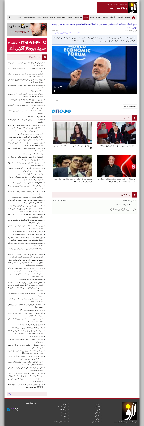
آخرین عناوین (36, 57)
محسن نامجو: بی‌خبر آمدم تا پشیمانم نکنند (28, 131)
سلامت (70, 17)
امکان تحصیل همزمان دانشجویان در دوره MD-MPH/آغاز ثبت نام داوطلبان (25, 386)
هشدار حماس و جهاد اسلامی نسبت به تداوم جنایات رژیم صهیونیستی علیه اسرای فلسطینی (25, 126)
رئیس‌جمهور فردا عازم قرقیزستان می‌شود (29, 174)
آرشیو (65, 404)
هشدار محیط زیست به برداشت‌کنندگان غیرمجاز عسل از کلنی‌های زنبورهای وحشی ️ (25, 357)
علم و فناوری (61, 17)
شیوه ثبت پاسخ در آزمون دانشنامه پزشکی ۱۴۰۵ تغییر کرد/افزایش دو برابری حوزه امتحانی (25, 332)
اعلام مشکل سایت (60, 422)
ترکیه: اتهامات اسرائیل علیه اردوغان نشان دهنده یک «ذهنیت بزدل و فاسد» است (25, 363)
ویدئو (85, 17)
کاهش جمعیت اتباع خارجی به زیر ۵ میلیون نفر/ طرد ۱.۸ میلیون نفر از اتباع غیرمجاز (25, 210)
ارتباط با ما (63, 410)
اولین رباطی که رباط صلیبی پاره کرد (31, 134)
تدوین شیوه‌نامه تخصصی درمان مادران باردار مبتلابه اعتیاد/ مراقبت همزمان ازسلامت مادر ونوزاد (25, 374)
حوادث (45, 17)
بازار (19, 17)
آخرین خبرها (62, 407)
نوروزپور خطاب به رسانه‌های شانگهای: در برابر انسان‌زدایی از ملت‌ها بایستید (25, 178)
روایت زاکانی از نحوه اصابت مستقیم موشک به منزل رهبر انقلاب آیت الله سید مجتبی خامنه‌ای (116, 180)
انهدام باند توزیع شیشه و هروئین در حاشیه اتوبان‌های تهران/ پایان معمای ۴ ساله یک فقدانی (25, 255)
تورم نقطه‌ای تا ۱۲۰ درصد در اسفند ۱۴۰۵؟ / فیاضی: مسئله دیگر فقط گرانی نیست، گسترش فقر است (25, 239)
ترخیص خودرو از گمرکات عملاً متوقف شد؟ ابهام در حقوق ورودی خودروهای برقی (25, 169)
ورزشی (52, 17)
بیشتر (9, 394)
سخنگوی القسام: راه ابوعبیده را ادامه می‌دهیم (27, 197)
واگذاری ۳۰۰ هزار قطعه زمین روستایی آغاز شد (27, 328)
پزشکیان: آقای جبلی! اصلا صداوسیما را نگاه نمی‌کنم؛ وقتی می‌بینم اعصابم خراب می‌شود (25, 269)
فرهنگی (112, 17)
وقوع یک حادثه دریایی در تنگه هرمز (30, 154)
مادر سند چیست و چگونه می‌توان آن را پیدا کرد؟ (26, 206)
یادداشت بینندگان (29, 17)
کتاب (39, 17)
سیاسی (127, 17)
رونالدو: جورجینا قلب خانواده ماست (31, 279)
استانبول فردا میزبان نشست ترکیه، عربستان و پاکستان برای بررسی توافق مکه (25, 158)
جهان (98, 17)
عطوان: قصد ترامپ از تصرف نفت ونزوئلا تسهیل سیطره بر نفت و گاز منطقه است (25, 95)
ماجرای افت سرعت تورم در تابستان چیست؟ (28, 183)
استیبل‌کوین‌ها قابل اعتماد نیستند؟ (30, 325)
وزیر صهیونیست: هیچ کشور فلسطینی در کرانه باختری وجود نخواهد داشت (25, 144)
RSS (65, 419)
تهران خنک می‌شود (36, 336)
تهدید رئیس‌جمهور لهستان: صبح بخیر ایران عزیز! (118, 146)
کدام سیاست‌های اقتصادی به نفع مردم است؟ (28, 234)
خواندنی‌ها (78, 17)
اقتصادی (120, 17)
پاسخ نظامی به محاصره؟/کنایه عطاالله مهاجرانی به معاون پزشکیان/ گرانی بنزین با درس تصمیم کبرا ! (25, 138)
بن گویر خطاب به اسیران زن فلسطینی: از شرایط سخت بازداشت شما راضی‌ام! (25, 352)
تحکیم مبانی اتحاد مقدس (34, 116)
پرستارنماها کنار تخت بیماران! (32, 310)
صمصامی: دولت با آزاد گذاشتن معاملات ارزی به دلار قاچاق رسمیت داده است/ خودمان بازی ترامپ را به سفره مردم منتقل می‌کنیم (25, 263)
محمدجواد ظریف (130, 106)
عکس (92, 17)
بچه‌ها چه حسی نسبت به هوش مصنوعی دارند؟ (27, 231)
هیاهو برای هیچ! (37, 91)
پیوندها (64, 416)
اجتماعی (105, 17)
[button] (56, 100)
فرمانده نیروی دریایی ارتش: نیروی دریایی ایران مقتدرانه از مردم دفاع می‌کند (25, 201)
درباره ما (64, 413)
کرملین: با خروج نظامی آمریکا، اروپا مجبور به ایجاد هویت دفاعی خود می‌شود (25, 101)
